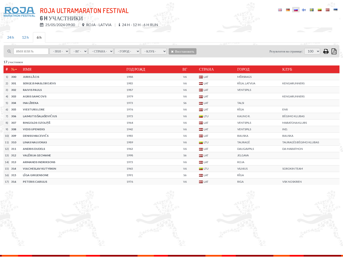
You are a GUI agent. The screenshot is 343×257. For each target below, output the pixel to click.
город (243, 69)
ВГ (184, 69)
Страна (206, 69)
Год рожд (135, 69)
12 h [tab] (25, 37)
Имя (27, 69)
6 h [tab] (39, 37)
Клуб (287, 69)
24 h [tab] (10, 37)
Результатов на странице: (286, 51)
